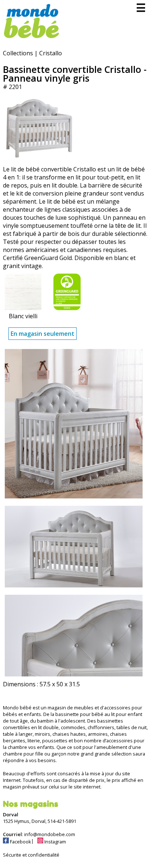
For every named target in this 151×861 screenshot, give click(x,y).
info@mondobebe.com (49, 834)
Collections (18, 53)
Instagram (54, 841)
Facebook (20, 841)
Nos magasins (30, 804)
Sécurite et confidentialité (31, 854)
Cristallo (50, 53)
